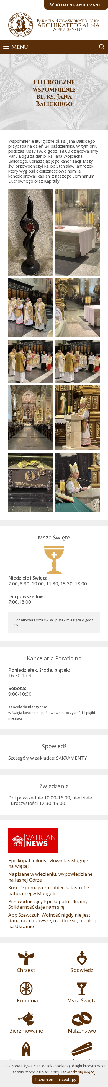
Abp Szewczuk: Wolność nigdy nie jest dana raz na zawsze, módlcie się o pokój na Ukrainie (52, 920)
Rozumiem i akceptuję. (55, 1079)
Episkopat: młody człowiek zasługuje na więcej (48, 863)
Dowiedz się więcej (78, 1072)
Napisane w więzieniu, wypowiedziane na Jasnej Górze (50, 877)
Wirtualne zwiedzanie (76, 5)
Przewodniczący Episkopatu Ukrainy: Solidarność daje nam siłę (48, 904)
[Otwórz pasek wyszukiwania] (102, 47)
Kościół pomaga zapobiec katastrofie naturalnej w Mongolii (48, 890)
